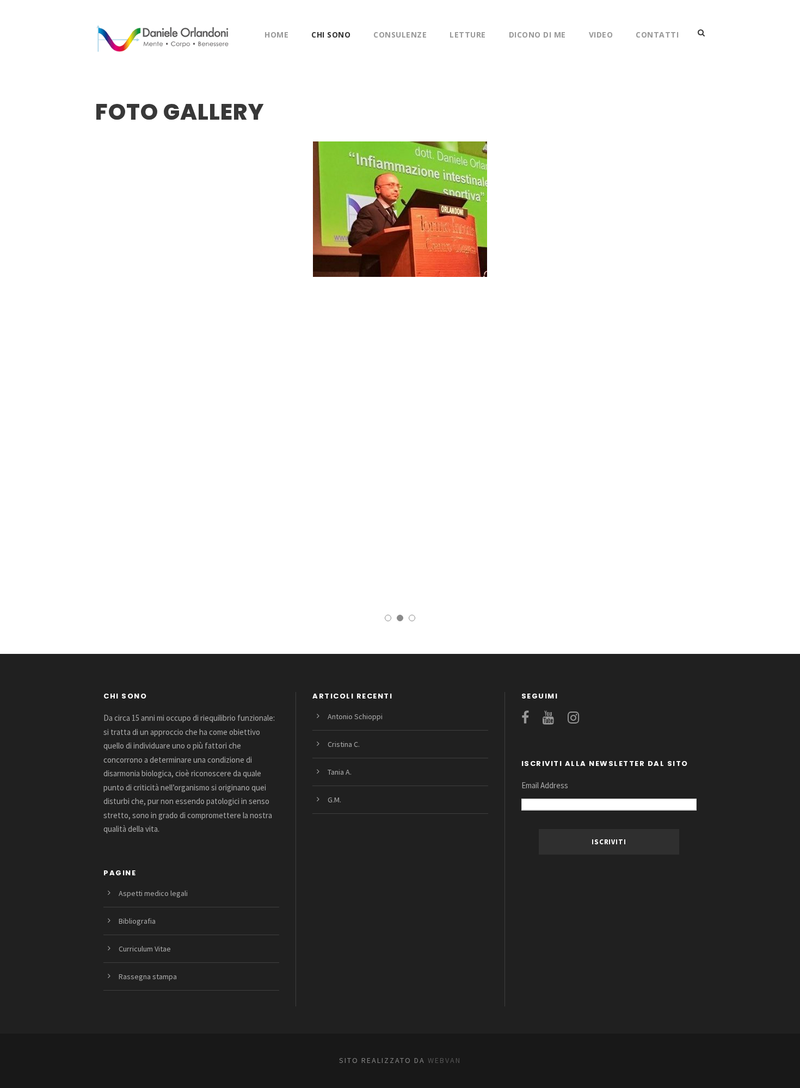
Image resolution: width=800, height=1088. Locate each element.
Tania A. (340, 772)
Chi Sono (330, 34)
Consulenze (400, 34)
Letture (468, 34)
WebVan (443, 1060)
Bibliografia (137, 921)
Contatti (657, 34)
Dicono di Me (537, 34)
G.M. (334, 800)
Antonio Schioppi (355, 716)
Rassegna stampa (148, 976)
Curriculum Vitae (145, 949)
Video (601, 34)
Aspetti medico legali (153, 893)
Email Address (544, 785)
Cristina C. (344, 744)
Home (276, 34)
